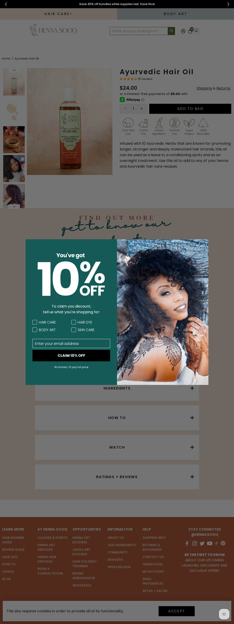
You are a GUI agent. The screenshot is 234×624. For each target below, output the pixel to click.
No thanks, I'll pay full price (71, 367)
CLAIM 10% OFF (71, 355)
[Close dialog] (202, 245)
